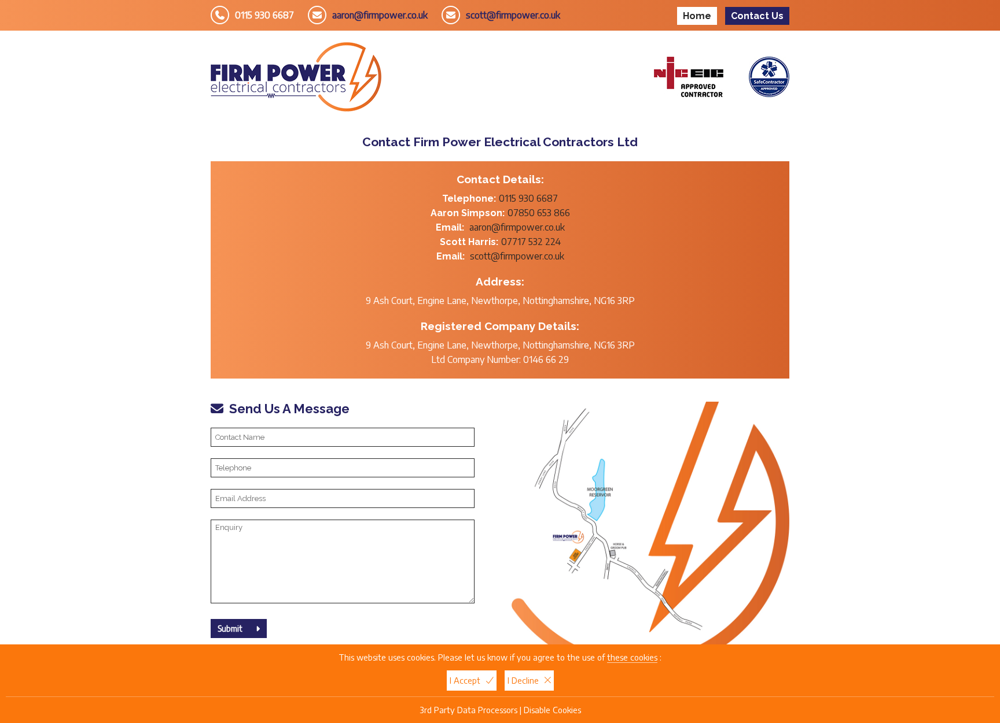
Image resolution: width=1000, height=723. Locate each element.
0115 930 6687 (264, 15)
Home (697, 15)
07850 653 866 (539, 212)
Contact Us (757, 15)
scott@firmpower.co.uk (513, 15)
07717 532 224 (531, 241)
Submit (231, 628)
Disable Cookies (552, 710)
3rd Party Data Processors (468, 710)
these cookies (632, 657)
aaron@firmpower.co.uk (380, 15)
